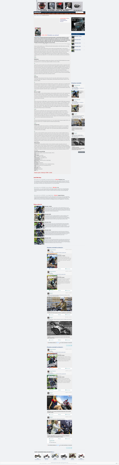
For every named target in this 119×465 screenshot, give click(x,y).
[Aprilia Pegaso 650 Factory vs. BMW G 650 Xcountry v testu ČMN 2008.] (52, 190)
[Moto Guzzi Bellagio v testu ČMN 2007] (52, 198)
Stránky (58, 12)
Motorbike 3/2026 (78, 49)
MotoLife (75, 113)
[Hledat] (84, 12)
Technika (73, 13)
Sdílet (60, 268)
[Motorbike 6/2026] (52, 217)
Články (50, 12)
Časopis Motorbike (77, 85)
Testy (76, 13)
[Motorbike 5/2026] (52, 225)
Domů (35, 15)
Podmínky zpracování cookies (64, 462)
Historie (43, 13)
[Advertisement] (78, 67)
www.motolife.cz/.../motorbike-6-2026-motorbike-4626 (57, 274)
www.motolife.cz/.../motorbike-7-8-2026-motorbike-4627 (58, 252)
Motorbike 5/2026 (78, 43)
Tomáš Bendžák (51, 440)
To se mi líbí (51, 268)
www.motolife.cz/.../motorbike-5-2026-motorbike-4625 (57, 352)
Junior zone (49, 13)
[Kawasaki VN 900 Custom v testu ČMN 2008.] (52, 183)
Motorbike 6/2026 (78, 39)
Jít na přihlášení (69, 345)
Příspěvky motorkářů (76, 83)
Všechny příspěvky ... (81, 152)
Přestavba (57, 13)
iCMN (37, 15)
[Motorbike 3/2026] (52, 241)
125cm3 (35, 13)
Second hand (61, 13)
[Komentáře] (70, 249)
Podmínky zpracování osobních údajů (55, 462)
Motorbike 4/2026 (78, 46)
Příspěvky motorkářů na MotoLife (55, 247)
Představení (53, 13)
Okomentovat (68, 268)
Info (45, 13)
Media (53, 12)
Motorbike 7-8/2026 (78, 36)
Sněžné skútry (66, 13)
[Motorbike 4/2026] (52, 233)
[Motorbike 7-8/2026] (52, 209)
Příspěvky (45, 12)
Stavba (70, 13)
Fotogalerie (39, 13)
